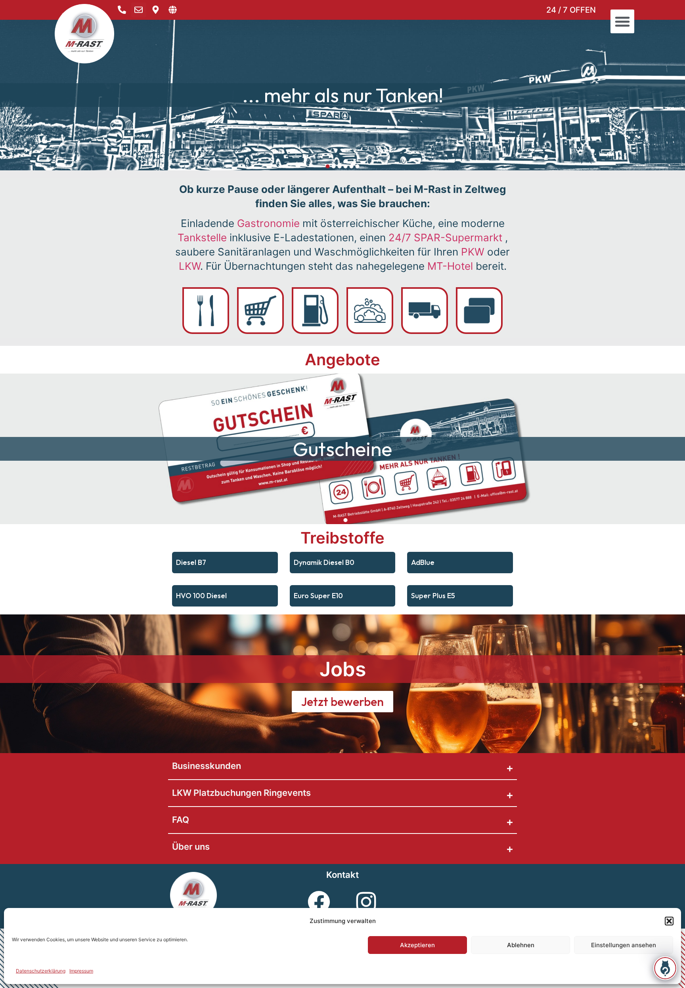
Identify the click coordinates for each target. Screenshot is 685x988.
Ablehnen (520, 945)
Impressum (81, 971)
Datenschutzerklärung (40, 971)
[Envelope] (138, 9)
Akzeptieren (417, 945)
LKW (189, 266)
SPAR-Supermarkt (445, 237)
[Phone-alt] (121, 9)
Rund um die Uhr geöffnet (342, 95)
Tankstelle (202, 237)
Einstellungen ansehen (623, 945)
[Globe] (172, 9)
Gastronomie (268, 223)
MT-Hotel (450, 266)
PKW (472, 252)
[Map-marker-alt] (155, 9)
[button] (669, 921)
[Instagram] (366, 902)
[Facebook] (319, 902)
